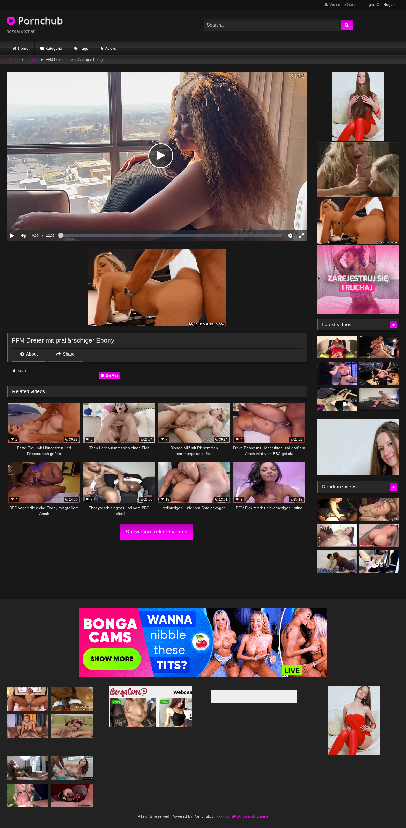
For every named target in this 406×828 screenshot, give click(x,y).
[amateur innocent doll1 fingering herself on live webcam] (379, 373)
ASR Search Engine (251, 808)
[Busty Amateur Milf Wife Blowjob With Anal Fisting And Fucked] (27, 760)
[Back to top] (389, 811)
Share (68, 354)
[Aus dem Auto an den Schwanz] (72, 691)
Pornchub (39, 20)
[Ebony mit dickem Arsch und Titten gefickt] (27, 691)
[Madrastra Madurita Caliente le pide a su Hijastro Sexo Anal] (337, 553)
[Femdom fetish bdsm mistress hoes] (337, 347)
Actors (110, 48)
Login (369, 4)
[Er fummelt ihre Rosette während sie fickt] (379, 501)
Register (390, 4)
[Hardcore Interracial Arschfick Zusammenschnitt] (72, 760)
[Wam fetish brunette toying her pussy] (337, 399)
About (31, 354)
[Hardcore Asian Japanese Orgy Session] (379, 347)
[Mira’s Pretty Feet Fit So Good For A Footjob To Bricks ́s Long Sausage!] (337, 527)
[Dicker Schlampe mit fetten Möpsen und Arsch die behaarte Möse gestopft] (72, 718)
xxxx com (225, 808)
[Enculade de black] (337, 501)
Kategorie (53, 48)
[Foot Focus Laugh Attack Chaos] (379, 399)
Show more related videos (157, 532)
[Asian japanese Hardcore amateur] (337, 373)
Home (23, 48)
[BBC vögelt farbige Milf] (27, 718)
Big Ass (32, 59)
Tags (84, 48)
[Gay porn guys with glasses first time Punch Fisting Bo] (379, 553)
